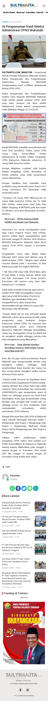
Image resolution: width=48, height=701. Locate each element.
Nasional (21, 12)
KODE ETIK (27, 681)
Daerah (39, 12)
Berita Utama (9, 12)
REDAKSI (19, 681)
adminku (15, 475)
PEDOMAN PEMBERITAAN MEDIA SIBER (23, 684)
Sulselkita (30, 12)
